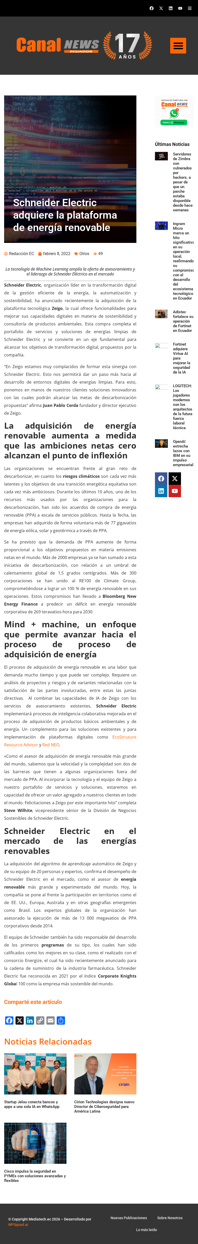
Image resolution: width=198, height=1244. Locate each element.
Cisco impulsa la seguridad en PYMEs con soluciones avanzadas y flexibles (35, 1176)
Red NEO (50, 745)
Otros (84, 253)
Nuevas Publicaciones (129, 1218)
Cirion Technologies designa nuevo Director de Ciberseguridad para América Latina (104, 1107)
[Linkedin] (171, 8)
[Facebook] (151, 8)
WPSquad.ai (18, 1225)
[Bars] (190, 8)
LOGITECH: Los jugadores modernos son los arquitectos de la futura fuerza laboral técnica (182, 407)
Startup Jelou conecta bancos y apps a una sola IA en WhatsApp (31, 1104)
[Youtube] (180, 8)
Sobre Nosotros (170, 1218)
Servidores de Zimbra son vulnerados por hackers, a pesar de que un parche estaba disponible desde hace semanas (183, 182)
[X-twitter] (161, 8)
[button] (178, 46)
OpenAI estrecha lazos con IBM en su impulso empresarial (183, 453)
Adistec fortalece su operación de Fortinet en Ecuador (183, 321)
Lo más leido (146, 1230)
